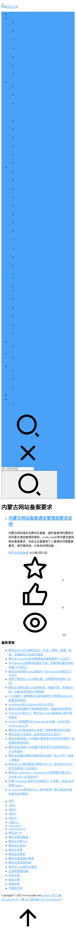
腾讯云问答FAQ (18, 841)
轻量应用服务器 (18, 167)
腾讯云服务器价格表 (21, 858)
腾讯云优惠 (15, 18)
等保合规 (14, 875)
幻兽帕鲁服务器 (18, 871)
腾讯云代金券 (16, 845)
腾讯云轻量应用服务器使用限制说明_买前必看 (45, 286)
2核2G (12, 805)
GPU (11, 353)
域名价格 (14, 879)
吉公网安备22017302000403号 (43, 899)
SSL (10, 395)
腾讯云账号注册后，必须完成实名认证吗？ (35, 734)
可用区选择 (15, 888)
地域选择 (14, 883)
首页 (11, 14)
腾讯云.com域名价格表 (22, 866)
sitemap (46, 895)
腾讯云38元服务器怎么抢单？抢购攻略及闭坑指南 (39, 730)
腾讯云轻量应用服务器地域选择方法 (38, 273)
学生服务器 (15, 341)
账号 (11, 399)
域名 (11, 366)
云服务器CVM (17, 82)
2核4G (12, 809)
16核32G (13, 822)
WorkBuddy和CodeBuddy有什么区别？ (32, 704)
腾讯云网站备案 (18, 552)
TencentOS (14, 825)
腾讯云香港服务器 (19, 862)
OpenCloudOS (16, 828)
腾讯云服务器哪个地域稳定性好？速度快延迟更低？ (41, 708)
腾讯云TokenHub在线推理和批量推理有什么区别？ (39, 658)
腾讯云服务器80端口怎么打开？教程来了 (41, 163)
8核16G (13, 818)
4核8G (12, 813)
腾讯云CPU (15, 832)
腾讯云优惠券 (16, 854)
